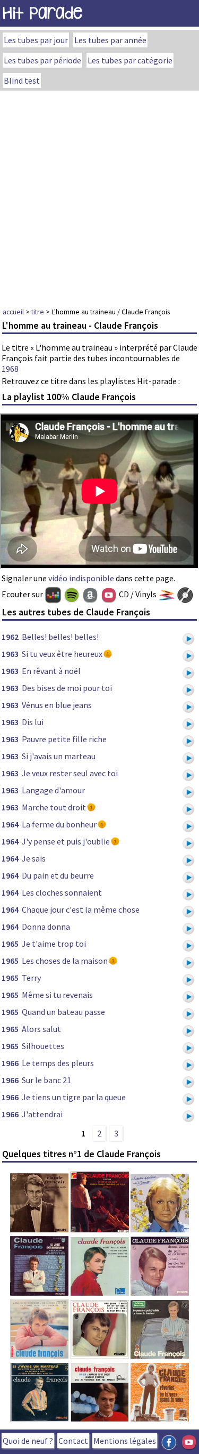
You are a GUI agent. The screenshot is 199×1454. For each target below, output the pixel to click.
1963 (10, 653)
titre (37, 311)
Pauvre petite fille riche (64, 739)
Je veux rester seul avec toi (70, 773)
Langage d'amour (53, 790)
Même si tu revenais (57, 994)
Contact (73, 1440)
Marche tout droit (54, 807)
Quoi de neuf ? (28, 1440)
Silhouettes (43, 1046)
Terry (31, 977)
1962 (10, 636)
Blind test (22, 80)
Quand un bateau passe (63, 1011)
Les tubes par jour (36, 40)
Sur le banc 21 (46, 1080)
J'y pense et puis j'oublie (66, 841)
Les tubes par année (110, 40)
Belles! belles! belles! (60, 636)
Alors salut (41, 1029)
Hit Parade (42, 13)
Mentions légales (124, 1440)
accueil (13, 311)
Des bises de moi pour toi (67, 688)
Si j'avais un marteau (59, 756)
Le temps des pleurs (58, 1063)
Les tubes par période (42, 60)
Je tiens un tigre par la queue (74, 1097)
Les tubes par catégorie (130, 60)
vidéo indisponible (81, 578)
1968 (10, 368)
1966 (10, 1063)
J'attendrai (42, 1114)
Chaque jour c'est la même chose (81, 909)
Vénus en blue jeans (57, 705)
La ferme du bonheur (59, 824)
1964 (10, 824)
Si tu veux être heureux (62, 653)
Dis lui (33, 722)
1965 (10, 943)
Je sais (34, 858)
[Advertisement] (99, 196)
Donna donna (46, 926)
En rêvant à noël (51, 670)
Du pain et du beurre (58, 875)
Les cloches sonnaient (62, 892)
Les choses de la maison (65, 960)
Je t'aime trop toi (54, 943)
